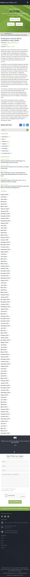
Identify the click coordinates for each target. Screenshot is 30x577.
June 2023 (3, 285)
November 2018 (5, 387)
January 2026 (4, 211)
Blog (3, 139)
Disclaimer (4, 490)
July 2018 (3, 397)
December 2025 (5, 213)
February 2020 (5, 354)
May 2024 (3, 259)
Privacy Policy (10, 490)
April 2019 (3, 376)
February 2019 (5, 380)
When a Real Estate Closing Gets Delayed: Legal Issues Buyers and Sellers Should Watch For (15, 187)
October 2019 (4, 361)
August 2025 (4, 223)
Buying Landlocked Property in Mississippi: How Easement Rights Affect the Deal (13, 161)
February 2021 (5, 335)
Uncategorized (6, 153)
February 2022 (5, 316)
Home (2, 33)
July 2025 (3, 225)
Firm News (4, 148)
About (2, 540)
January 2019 (4, 383)
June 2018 (3, 399)
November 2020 (5, 340)
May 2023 (3, 287)
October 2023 (5, 275)
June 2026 (4, 199)
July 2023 (3, 282)
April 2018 (3, 404)
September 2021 (5, 325)
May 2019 (3, 373)
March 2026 (4, 206)
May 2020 (3, 349)
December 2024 (5, 242)
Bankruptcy (11, 24)
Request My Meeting (15, 501)
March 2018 (4, 407)
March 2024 (4, 263)
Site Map (14, 575)
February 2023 (5, 294)
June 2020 (4, 347)
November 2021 (5, 321)
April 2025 (3, 232)
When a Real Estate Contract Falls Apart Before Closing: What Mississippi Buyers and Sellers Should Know (14, 174)
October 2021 (4, 323)
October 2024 (5, 247)
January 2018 (4, 411)
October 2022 (5, 304)
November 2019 (5, 359)
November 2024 (5, 244)
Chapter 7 (4, 143)
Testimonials (4, 545)
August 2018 (4, 395)
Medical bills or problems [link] (12, 76)
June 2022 (3, 311)
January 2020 (4, 356)
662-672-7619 (8, 527)
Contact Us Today (15, 19)
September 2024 (5, 249)
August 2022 (4, 309)
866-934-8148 (8, 526)
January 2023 (4, 297)
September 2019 (5, 364)
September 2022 (5, 306)
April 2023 (3, 290)
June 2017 (3, 426)
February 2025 (5, 237)
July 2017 (3, 423)
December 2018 (5, 385)
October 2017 (4, 416)
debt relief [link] (16, 106)
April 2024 (3, 261)
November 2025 (5, 216)
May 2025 (3, 230)
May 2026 (3, 201)
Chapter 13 (5, 141)
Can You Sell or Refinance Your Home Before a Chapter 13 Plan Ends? (15, 167)
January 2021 (4, 337)
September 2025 (5, 220)
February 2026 (5, 208)
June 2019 (3, 371)
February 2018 (5, 409)
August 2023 (4, 280)
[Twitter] (24, 125)
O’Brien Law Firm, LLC (8, 2)
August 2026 (4, 194)
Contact (3, 547)
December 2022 (5, 299)
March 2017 (4, 430)
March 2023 (4, 292)
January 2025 (4, 239)
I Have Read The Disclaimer (9, 489)
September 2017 (5, 418)
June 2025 (3, 228)
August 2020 (4, 342)
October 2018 (4, 390)
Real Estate (19, 24)
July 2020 (3, 344)
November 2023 (5, 273)
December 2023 (5, 271)
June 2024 (4, 256)
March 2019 (4, 378)
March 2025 (4, 235)
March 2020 (4, 352)
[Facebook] (20, 125)
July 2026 (3, 197)
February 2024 (5, 266)
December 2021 (5, 318)
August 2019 (4, 366)
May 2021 (3, 330)
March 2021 (4, 333)
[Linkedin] (27, 125)
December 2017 (5, 414)
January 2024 (4, 268)
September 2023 (5, 278)
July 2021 (3, 328)
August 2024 (4, 251)
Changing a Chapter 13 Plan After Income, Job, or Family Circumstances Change (13, 181)
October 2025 (5, 218)
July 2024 (3, 254)
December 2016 (5, 433)
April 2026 (3, 204)
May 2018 (3, 402)
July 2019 (3, 368)
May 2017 (3, 428)
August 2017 (4, 421)
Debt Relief (5, 146)
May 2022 (3, 313)
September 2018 (5, 392)
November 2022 (5, 302)
